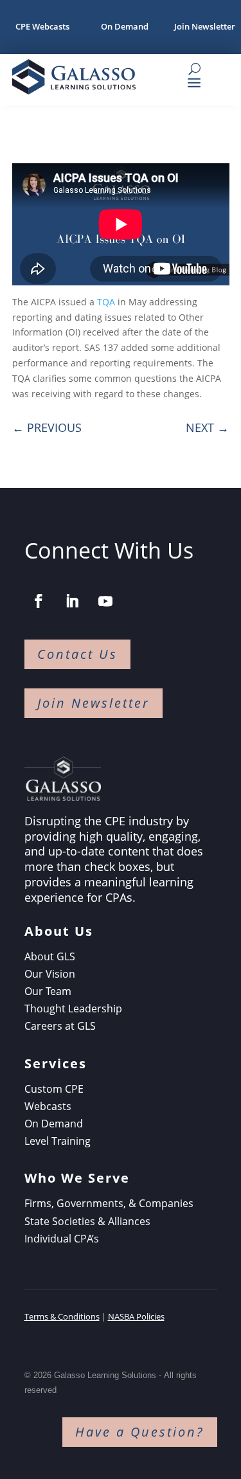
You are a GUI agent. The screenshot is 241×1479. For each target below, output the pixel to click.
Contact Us (77, 654)
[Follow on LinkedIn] (72, 601)
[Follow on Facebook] (38, 601)
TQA (106, 302)
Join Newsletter (93, 703)
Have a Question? (139, 1431)
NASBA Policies (136, 1316)
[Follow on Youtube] (105, 601)
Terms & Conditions (62, 1316)
